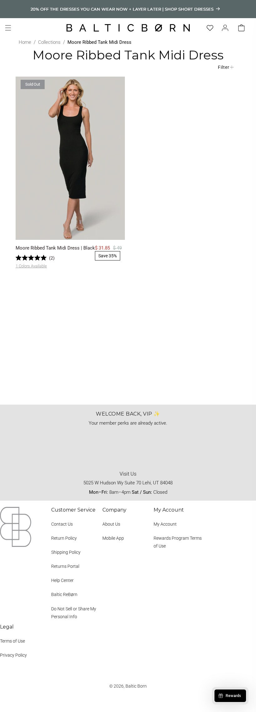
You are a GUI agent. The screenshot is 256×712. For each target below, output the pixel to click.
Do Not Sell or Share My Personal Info (73, 612)
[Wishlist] (210, 28)
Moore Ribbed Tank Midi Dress (99, 42)
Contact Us (62, 524)
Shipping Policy (66, 552)
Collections (49, 42)
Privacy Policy (13, 655)
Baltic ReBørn (64, 594)
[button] (8, 28)
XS (49, 231)
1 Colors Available (31, 266)
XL (92, 231)
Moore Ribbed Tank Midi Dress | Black (55, 248)
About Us (111, 524)
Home (25, 42)
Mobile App (113, 538)
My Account (165, 524)
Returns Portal (65, 566)
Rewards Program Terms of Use (178, 542)
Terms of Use (12, 641)
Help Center (62, 580)
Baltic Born (136, 686)
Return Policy (64, 538)
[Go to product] (70, 158)
